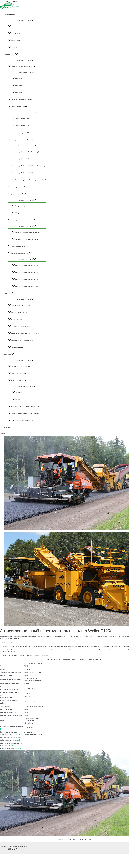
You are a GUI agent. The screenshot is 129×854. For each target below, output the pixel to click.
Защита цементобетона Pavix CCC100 (22, 420)
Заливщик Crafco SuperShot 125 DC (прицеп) (28, 173)
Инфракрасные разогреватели (20, 253)
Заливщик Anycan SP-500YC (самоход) (27, 152)
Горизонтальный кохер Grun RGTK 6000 (27, 232)
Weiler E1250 (18, 78)
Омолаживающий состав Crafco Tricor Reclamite (25, 406)
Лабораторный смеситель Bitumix (21, 326)
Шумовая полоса (16, 33)
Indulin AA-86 (18, 392)
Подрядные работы (10, 14)
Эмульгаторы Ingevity (17, 380)
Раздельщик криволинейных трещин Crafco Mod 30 (30, 180)
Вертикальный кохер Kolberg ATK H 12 (26, 239)
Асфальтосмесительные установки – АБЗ (23, 99)
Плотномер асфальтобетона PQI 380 (22, 340)
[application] (17, 14)
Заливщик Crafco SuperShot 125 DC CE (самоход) (30, 166)
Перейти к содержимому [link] (8, 1)
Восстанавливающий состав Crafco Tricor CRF (25, 413)
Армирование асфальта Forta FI (20, 366)
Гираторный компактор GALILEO (20, 312)
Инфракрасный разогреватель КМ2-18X (27, 272)
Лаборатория (8, 293)
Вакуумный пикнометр (17, 347)
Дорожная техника (9, 54)
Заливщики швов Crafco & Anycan (21, 140)
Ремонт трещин (15, 40)
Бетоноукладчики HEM (18, 246)
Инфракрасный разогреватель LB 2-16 (26, 265)
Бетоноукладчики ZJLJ (18, 106)
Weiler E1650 (18, 85)
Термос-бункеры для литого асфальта (22, 220)
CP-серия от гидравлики (22, 206)
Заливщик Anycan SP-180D (23, 159)
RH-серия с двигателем (22, 213)
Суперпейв (14, 47)
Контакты (7, 427)
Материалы (7, 354)
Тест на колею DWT (17, 319)
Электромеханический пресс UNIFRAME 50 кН (25, 333)
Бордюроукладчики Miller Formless (21, 187)
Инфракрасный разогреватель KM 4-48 (26, 286)
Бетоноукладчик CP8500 (22, 133)
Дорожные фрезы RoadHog (19, 194)
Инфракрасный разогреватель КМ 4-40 (26, 279)
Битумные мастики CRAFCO (19, 373)
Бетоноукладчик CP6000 (22, 125)
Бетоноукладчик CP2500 (22, 118)
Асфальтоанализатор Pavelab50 (20, 305)
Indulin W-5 (18, 399)
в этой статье (44, 655)
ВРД (12, 26)
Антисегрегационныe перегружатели (22, 66)
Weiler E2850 (18, 92)
